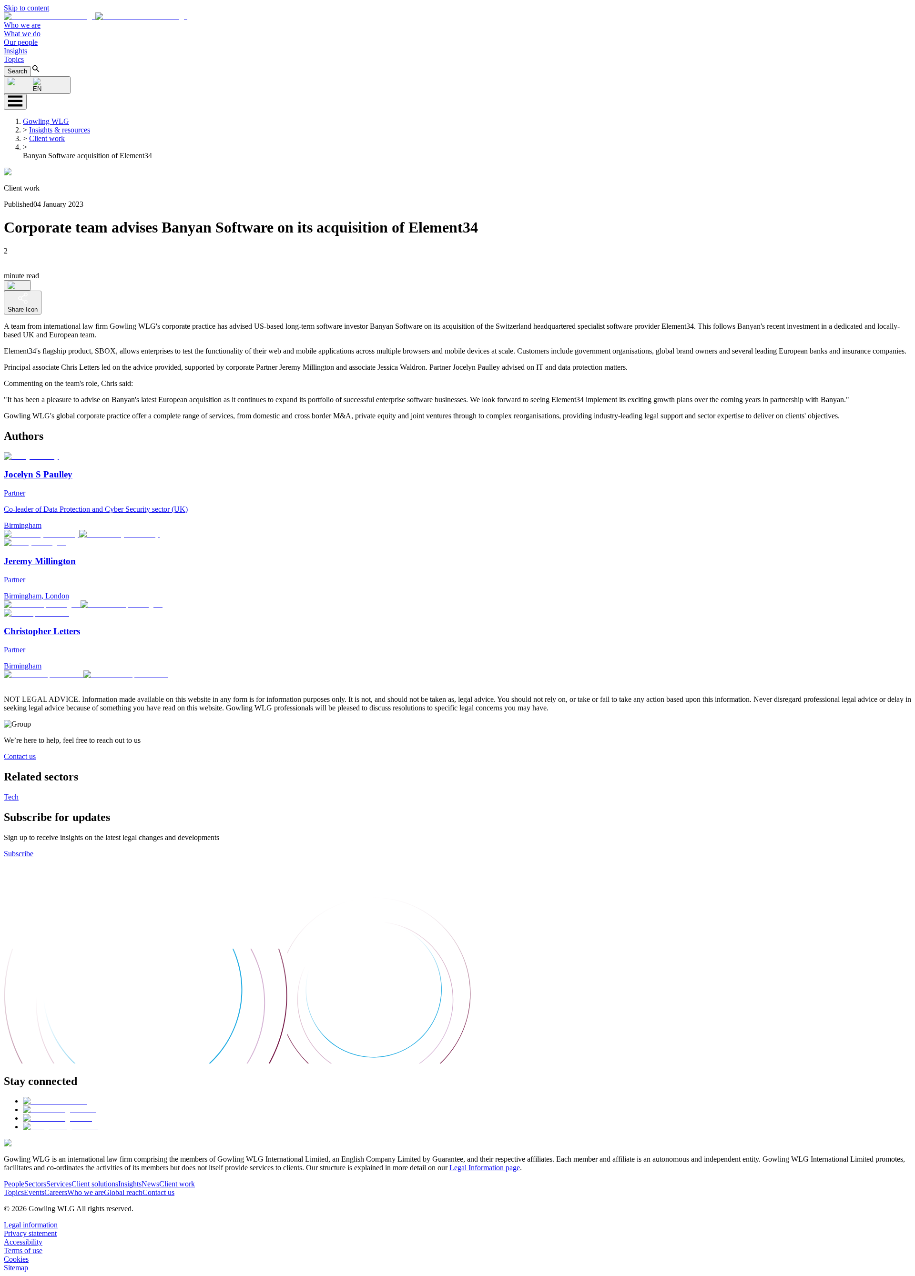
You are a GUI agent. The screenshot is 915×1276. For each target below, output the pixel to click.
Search (17, 71)
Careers (55, 1192)
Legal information (31, 1225)
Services (58, 1184)
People (14, 1184)
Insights (15, 51)
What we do (22, 34)
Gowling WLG (46, 121)
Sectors (35, 1184)
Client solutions (94, 1184)
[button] (95, 16)
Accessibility (23, 1242)
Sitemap (16, 1268)
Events (34, 1192)
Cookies (16, 1259)
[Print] (17, 285)
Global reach (123, 1192)
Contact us (20, 756)
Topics (14, 59)
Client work (47, 138)
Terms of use (23, 1250)
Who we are (22, 25)
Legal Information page (484, 1168)
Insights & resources (59, 130)
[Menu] (15, 102)
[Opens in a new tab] (55, 1101)
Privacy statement (30, 1233)
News (150, 1184)
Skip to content (26, 8)
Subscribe (18, 854)
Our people (21, 42)
